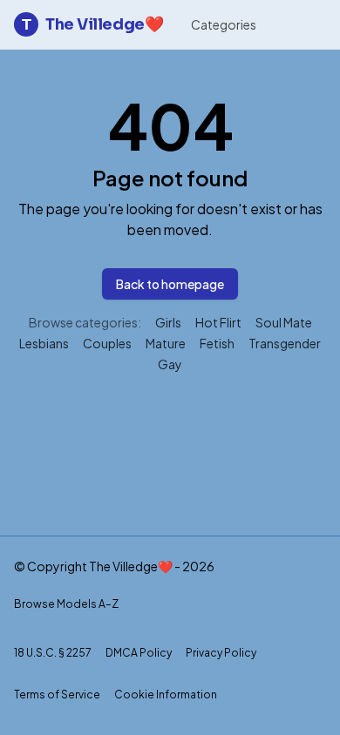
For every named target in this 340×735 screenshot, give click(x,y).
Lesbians (44, 343)
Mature (166, 343)
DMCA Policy (138, 652)
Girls (168, 322)
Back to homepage (170, 284)
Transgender (284, 343)
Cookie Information (165, 694)
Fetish (217, 343)
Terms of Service (57, 694)
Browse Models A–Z (66, 603)
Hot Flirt (218, 322)
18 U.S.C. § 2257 (53, 652)
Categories (223, 24)
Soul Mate (283, 322)
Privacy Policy (221, 652)
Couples (107, 343)
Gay (170, 364)
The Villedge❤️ (92, 24)
